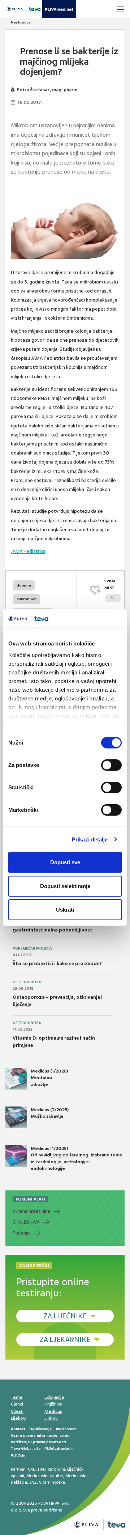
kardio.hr (56, 1469)
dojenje (24, 585)
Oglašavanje (40, 1429)
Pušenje (21, 1233)
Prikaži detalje (90, 839)
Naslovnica (20, 22)
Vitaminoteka (52, 1482)
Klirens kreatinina (31, 1211)
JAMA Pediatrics (28, 551)
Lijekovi (18, 1418)
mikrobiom (26, 599)
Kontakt (18, 1429)
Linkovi (51, 1418)
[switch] (111, 765)
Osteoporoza (27, 982)
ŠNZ (33, 1482)
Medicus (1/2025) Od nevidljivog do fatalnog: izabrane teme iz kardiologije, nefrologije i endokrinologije (76, 1158)
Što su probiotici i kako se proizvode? (57, 963)
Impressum (66, 1429)
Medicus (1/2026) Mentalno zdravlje (49, 1077)
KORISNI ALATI (31, 1199)
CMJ (32, 1469)
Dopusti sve (65, 862)
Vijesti (17, 1411)
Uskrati (65, 910)
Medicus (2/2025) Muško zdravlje (50, 1113)
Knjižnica (53, 1404)
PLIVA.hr (18, 1455)
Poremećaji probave (33, 948)
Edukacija (54, 1397)
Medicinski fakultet (44, 1475)
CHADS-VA (26, 1222)
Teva (15, 1448)
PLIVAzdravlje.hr (59, 1448)
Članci (17, 1404)
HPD (42, 1469)
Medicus (53, 1411)
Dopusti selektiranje (65, 886)
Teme (17, 1397)
